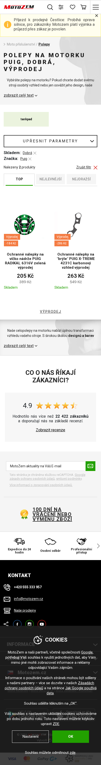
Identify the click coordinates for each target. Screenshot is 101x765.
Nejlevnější (50, 179)
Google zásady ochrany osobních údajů (47, 476)
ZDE (56, 724)
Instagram (29, 622)
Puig (23, 159)
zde (73, 752)
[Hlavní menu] (95, 7)
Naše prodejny (25, 610)
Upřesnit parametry (50, 141)
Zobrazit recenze (50, 430)
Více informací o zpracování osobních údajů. (41, 485)
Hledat (50, 7)
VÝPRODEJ (50, 311)
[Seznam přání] (72, 7)
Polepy (44, 44)
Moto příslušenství (21, 44)
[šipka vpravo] (96, 546)
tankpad (26, 119)
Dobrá (27, 153)
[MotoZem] (19, 7)
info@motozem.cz (28, 599)
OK (70, 736)
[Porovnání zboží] (61, 7)
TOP (19, 179)
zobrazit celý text (19, 95)
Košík (83, 7)
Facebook (17, 622)
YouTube (42, 622)
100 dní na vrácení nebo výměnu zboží (52, 514)
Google (87, 652)
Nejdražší (81, 179)
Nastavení (30, 736)
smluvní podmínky (69, 478)
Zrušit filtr (83, 167)
